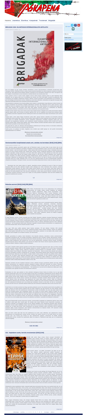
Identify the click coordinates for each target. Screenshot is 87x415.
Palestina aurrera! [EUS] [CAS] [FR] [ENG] (19, 184)
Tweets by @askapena (69, 39)
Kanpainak (33, 20)
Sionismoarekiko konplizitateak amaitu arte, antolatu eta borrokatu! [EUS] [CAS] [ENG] (33, 142)
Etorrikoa (24, 20)
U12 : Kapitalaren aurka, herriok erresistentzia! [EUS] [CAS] (24, 332)
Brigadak (51, 20)
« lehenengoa (16, 412)
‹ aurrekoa (22, 412)
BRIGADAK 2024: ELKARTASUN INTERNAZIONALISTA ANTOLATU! (26, 27)
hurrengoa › (46, 412)
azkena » (53, 412)
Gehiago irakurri (59, 137)
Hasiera (8, 20)
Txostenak (43, 20)
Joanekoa (16, 20)
